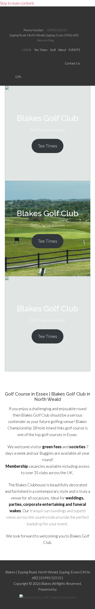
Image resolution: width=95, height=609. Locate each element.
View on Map (45, 40)
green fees (52, 446)
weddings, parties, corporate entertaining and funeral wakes (47, 504)
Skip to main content (17, 3)
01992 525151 (57, 30)
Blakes (47, 16)
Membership (17, 466)
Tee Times (47, 145)
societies (77, 446)
